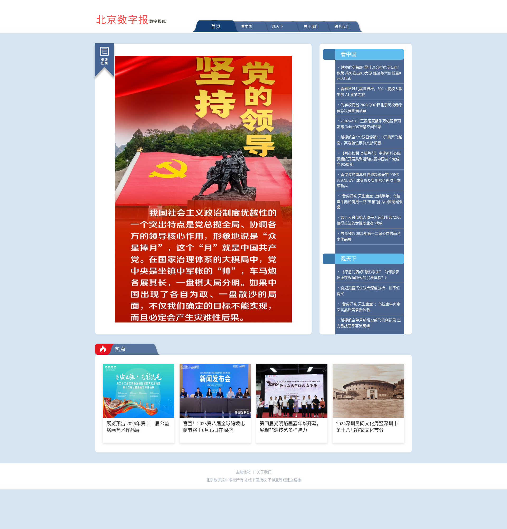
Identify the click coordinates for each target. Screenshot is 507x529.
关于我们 (311, 27)
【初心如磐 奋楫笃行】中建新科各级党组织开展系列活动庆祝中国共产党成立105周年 (369, 158)
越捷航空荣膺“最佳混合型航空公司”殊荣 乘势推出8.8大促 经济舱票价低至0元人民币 (369, 73)
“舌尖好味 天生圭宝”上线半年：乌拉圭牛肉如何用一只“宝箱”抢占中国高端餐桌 (370, 201)
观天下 (277, 27)
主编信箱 (243, 472)
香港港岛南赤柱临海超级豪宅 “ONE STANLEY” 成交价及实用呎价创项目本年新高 (369, 180)
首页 (215, 26)
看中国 (246, 27)
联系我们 (342, 27)
